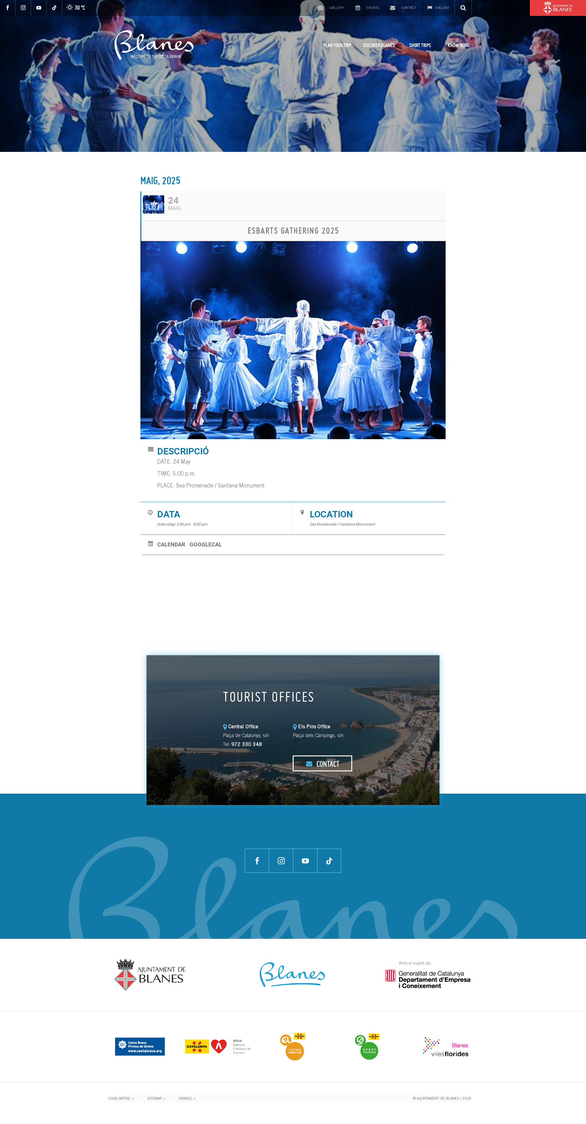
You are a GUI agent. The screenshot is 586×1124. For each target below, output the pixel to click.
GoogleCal (206, 544)
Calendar (171, 544)
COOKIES (185, 1098)
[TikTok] (54, 8)
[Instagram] (23, 8)
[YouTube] (39, 8)
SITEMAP (154, 1098)
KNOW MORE (458, 45)
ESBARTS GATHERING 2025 (293, 230)
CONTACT (327, 763)
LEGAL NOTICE (119, 1098)
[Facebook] (8, 8)
